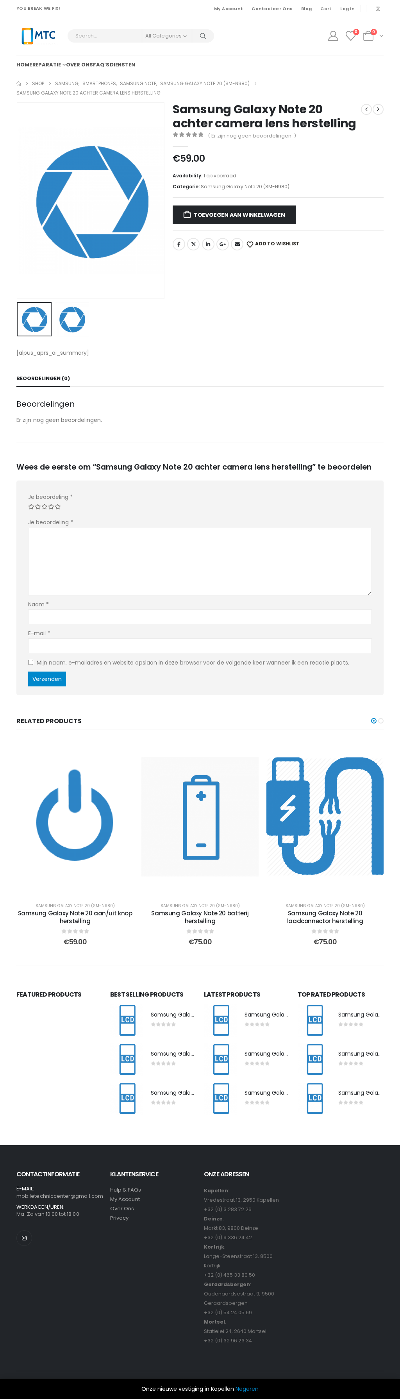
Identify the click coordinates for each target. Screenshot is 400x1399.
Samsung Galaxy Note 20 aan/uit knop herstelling (75, 917)
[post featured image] (126, 1020)
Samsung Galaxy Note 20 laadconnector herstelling (325, 917)
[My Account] (333, 36)
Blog (306, 8)
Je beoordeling (50, 497)
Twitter (193, 244)
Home (24, 64)
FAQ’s (101, 64)
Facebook (179, 244)
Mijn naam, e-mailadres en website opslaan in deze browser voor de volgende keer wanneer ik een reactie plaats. (193, 662)
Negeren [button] (247, 1389)
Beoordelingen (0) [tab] (43, 378)
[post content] (75, 817)
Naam (38, 604)
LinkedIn (208, 244)
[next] (378, 109)
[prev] (366, 109)
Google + (222, 244)
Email (237, 244)
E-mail (39, 633)
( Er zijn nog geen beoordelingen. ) (252, 135)
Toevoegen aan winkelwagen (239, 215)
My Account (228, 8)
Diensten (122, 64)
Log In (347, 8)
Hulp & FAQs (125, 1190)
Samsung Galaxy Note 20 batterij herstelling (199, 917)
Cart (326, 8)
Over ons (79, 64)
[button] (18, 200)
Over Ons (122, 1208)
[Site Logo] (38, 36)
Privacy (119, 1218)
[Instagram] (377, 8)
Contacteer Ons (272, 8)
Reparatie (46, 64)
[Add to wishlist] (121, 750)
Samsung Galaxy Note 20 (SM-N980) (245, 186)
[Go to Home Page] (18, 83)
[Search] (203, 36)
